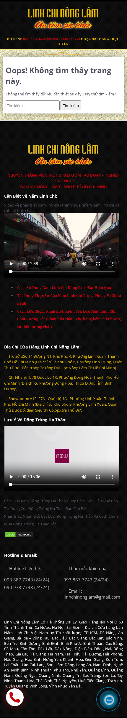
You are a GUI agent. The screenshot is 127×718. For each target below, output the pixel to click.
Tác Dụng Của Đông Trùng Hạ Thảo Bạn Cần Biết (46, 508)
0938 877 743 (70, 38)
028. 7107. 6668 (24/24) (40, 38)
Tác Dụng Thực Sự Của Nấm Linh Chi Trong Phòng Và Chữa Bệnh (69, 299)
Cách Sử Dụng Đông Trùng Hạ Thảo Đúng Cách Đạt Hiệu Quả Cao (61, 500)
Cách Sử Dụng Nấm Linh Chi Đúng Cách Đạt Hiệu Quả (64, 287)
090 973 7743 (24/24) (26, 587)
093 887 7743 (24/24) (26, 580)
